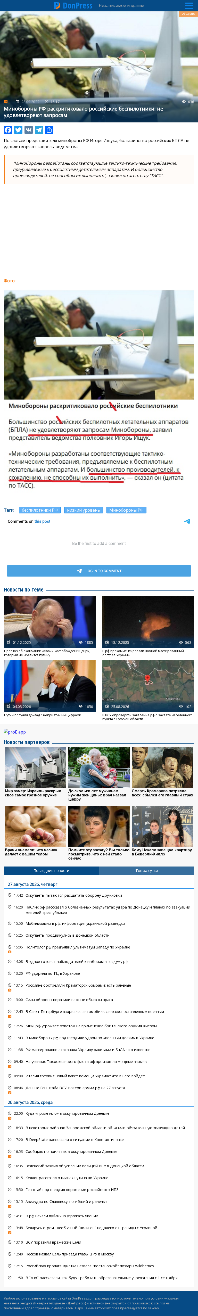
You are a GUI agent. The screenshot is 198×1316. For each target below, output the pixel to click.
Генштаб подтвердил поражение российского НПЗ (99, 1189)
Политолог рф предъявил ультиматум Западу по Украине (99, 948)
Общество (188, 13)
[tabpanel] (99, 1081)
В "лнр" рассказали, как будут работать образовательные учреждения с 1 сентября (99, 1277)
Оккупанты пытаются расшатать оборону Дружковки (99, 895)
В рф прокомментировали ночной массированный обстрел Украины (148, 626)
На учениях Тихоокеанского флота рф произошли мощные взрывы (99, 1062)
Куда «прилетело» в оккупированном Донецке (99, 1114)
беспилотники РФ (40, 510)
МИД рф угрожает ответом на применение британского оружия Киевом (99, 1026)
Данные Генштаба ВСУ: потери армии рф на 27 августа (99, 1089)
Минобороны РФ (126, 510)
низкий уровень (83, 510)
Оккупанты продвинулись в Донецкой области (99, 935)
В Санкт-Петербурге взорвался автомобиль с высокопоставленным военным (99, 1012)
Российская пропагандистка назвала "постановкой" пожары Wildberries (99, 1266)
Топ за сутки (146, 870)
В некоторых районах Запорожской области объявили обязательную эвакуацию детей (99, 1127)
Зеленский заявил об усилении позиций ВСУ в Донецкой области (99, 1166)
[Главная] (57, 5)
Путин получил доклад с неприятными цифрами (50, 690)
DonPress (78, 5)
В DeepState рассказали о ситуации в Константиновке (99, 1139)
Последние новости (51, 870)
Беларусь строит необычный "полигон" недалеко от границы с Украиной (99, 1229)
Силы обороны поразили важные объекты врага (99, 999)
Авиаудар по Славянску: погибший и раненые (99, 1202)
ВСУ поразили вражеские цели (99, 1242)
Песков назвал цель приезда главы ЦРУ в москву (99, 1254)
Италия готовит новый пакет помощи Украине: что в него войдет (99, 1076)
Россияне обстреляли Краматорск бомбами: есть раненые (99, 986)
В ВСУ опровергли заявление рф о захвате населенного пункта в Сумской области (148, 690)
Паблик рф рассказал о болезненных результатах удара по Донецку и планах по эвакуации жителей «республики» (99, 909)
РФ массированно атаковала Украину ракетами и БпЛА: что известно (99, 1049)
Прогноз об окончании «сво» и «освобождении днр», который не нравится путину (50, 626)
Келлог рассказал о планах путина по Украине (99, 1177)
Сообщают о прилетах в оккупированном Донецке (99, 1152)
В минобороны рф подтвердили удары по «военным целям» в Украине (99, 1037)
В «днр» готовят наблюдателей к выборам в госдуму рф (99, 961)
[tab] (51, 871)
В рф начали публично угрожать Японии (99, 1216)
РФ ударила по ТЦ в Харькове (99, 973)
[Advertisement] (99, 236)
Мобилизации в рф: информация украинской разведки (99, 923)
